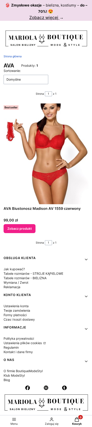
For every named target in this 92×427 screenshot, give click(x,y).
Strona (40, 93)
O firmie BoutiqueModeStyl (23, 371)
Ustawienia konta (16, 306)
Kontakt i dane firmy (18, 352)
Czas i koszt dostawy (19, 319)
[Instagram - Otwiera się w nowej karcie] (46, 387)
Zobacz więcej (44, 17)
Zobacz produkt (19, 228)
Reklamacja (12, 287)
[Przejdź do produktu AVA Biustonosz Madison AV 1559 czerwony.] (46, 153)
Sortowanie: (12, 71)
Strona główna (13, 56)
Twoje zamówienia (17, 310)
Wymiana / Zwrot (16, 282)
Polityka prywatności (19, 338)
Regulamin (11, 347)
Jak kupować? (14, 269)
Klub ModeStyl (14, 375)
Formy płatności (15, 315)
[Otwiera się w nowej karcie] (27, 387)
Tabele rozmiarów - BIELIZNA (25, 278)
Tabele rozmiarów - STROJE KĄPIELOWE (33, 273)
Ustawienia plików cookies (23, 343)
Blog (7, 380)
